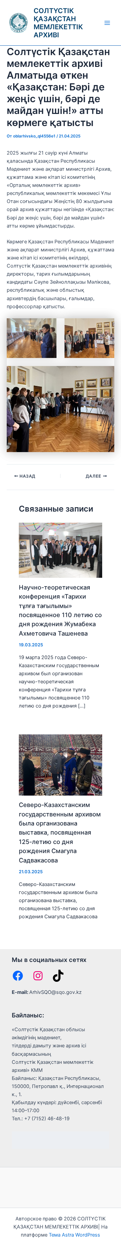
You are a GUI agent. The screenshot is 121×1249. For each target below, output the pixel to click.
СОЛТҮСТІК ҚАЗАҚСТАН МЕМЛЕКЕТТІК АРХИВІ (58, 23)
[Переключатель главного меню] (107, 23)
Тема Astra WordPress (74, 1235)
